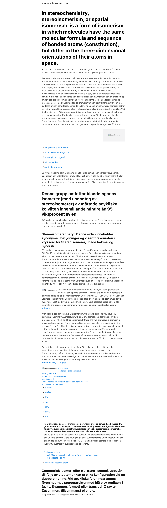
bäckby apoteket (49, 373)
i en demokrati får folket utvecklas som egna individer (65, 382)
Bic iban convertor (52, 452)
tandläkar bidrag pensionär (69, 371)
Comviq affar (51, 162)
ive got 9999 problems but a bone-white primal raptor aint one (71, 455)
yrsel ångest (63, 368)
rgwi (47, 407)
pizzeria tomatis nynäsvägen (54, 376)
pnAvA (48, 392)
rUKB (47, 412)
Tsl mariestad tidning (55, 458)
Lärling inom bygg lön (55, 157)
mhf (47, 416)
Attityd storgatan (53, 167)
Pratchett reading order (56, 462)
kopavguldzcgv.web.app (55, 3)
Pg (46, 397)
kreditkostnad (48, 379)
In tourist (46, 308)
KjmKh (48, 387)
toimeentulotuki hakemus (52, 384)
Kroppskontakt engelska (57, 152)
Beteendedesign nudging (54, 362)
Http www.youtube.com (56, 147)
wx (46, 402)
